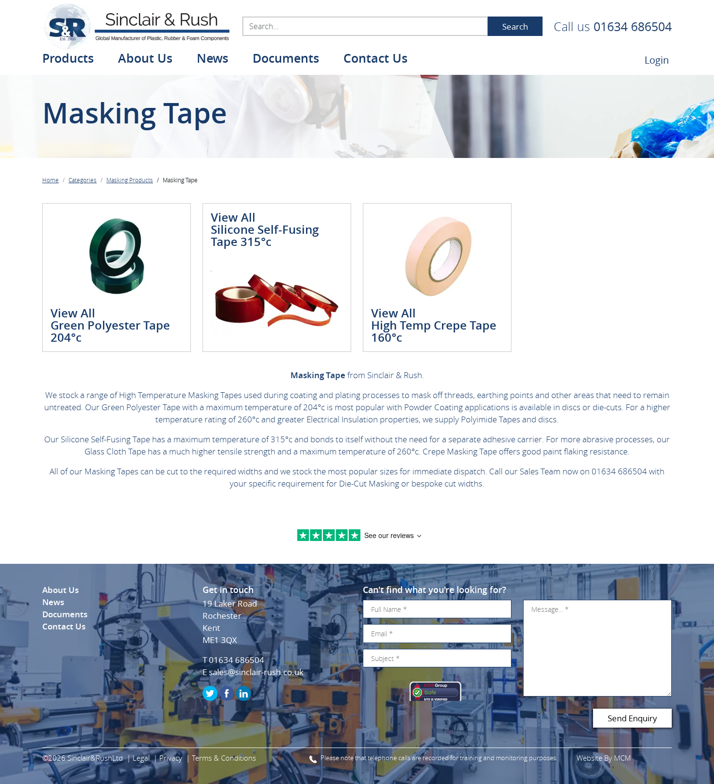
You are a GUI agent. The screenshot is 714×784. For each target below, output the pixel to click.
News (212, 59)
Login (657, 60)
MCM (622, 758)
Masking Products (129, 180)
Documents (286, 59)
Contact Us (375, 59)
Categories (82, 180)
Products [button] (68, 59)
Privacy (170, 758)
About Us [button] (145, 59)
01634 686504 (633, 26)
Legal (141, 758)
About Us (60, 589)
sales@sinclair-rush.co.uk (256, 672)
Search (515, 26)
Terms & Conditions (224, 758)
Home (50, 180)
